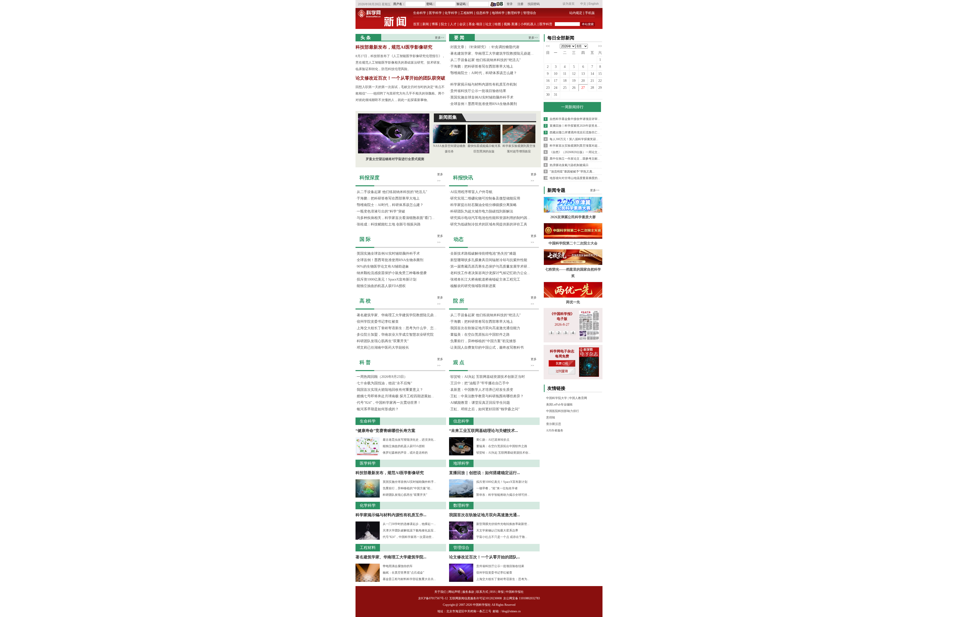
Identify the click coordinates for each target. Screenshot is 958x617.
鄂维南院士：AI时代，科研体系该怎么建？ (483, 73)
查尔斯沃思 (553, 424)
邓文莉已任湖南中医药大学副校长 (383, 347)
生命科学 (419, 13)
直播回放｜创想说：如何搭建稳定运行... (484, 473)
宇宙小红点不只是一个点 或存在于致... (501, 537)
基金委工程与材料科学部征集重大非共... (409, 579)
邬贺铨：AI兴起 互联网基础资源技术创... (503, 452)
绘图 (497, 24)
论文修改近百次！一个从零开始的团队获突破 (400, 78)
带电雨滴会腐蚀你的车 (398, 566)
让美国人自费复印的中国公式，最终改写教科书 (487, 347)
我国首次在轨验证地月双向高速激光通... (484, 515)
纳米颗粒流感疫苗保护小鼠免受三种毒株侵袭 (392, 273)
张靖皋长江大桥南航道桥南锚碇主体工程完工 (485, 279)
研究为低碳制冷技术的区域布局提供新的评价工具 (488, 224)
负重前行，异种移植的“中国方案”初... (407, 488)
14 (592, 74)
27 (583, 88)
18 (565, 81)
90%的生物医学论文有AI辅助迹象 (383, 266)
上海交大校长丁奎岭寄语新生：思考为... (502, 579)
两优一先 (573, 302)
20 (583, 81)
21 (592, 81)
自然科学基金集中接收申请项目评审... (575, 119)
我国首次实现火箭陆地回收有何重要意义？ (390, 390)
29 (600, 88)
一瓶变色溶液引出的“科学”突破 (381, 211)
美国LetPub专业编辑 (559, 404)
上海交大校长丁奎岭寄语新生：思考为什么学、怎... (397, 328)
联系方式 (482, 592)
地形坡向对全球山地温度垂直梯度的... (575, 178)
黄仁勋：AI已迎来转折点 (492, 439)
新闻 (425, 24)
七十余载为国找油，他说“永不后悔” (384, 383)
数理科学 (513, 13)
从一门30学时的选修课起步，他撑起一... (409, 524)
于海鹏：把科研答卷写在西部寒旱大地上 (481, 66)
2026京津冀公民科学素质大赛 (573, 217)
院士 (444, 24)
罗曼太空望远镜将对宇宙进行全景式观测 (395, 159)
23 (548, 88)
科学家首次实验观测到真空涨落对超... (575, 145)
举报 (501, 592)
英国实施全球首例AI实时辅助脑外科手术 (481, 97)
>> (600, 46)
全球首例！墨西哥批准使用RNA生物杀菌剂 (483, 104)
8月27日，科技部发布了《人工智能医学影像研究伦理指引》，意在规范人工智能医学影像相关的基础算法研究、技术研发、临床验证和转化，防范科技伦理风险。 (400, 62)
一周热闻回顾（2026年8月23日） (382, 377)
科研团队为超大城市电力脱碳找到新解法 (481, 211)
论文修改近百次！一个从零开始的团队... (484, 557)
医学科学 (435, 13)
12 (574, 74)
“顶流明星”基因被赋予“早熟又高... (572, 171)
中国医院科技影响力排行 (562, 411)
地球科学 (498, 13)
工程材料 (466, 13)
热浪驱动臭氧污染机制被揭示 (569, 165)
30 (548, 95)
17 (555, 81)
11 (564, 74)
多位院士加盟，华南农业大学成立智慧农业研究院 (395, 334)
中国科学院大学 (556, 398)
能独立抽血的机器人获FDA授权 (381, 286)
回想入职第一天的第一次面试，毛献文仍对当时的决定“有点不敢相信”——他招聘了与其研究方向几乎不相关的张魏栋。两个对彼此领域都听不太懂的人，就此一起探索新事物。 (400, 93)
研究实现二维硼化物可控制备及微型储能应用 (485, 198)
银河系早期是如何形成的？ (378, 409)
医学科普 (545, 24)
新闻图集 (448, 117)
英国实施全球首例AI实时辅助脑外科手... (409, 482)
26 (574, 88)
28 (592, 88)
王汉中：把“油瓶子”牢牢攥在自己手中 (479, 383)
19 (574, 81)
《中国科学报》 (562, 314)
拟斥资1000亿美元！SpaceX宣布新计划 (386, 279)
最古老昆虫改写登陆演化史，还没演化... (409, 439)
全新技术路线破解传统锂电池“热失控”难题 (483, 253)
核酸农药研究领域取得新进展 (473, 286)
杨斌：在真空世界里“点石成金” (403, 572)
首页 (416, 24)
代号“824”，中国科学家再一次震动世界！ (389, 403)
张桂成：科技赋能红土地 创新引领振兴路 (389, 224)
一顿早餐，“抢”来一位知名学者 (497, 488)
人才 (453, 24)
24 (555, 88)
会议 (462, 24)
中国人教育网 (578, 398)
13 (583, 74)
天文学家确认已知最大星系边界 (497, 530)
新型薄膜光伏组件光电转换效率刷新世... (502, 524)
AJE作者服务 (554, 430)
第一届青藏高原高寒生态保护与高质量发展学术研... (490, 266)
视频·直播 (511, 24)
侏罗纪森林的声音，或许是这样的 (405, 452)
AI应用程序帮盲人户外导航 (471, 192)
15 (600, 74)
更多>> (439, 37)
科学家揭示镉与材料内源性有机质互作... (391, 515)
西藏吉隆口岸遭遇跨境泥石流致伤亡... (575, 132)
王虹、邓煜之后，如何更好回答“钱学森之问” (485, 409)
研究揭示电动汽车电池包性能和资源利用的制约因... (490, 218)
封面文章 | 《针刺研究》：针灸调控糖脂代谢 (484, 47)
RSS (493, 592)
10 (555, 74)
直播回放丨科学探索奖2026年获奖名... (575, 125)
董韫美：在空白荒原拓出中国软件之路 (480, 334)
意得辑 (550, 417)
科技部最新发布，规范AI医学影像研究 (394, 47)
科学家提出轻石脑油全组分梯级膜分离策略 (483, 205)
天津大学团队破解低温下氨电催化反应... (409, 530)
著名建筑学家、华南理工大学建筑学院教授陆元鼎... (397, 315)
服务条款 (468, 592)
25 (565, 88)
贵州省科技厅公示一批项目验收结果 (478, 91)
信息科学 (482, 13)
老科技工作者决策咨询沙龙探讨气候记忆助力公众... (490, 273)
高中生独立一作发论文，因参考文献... (575, 158)
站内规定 (575, 13)
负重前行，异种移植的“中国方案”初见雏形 (483, 341)
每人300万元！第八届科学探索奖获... (574, 139)
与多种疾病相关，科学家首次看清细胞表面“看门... (396, 218)
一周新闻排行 (572, 107)
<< (548, 46)
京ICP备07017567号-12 (433, 598)
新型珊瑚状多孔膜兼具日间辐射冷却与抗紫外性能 (488, 260)
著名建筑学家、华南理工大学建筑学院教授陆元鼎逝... (492, 53)
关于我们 (440, 592)
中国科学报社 (515, 592)
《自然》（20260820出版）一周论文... (575, 152)
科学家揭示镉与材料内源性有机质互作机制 (483, 84)
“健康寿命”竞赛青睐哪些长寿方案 (385, 430)
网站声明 (454, 592)
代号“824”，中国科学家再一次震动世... (408, 537)
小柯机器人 (528, 24)
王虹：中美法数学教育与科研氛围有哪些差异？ (487, 396)
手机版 (590, 13)
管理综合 (529, 13)
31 (555, 95)
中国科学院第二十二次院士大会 (573, 243)
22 (600, 81)
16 (548, 81)
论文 (488, 24)
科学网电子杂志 (562, 351)
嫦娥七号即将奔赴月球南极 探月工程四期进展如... (395, 396)
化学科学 (451, 13)
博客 (435, 24)
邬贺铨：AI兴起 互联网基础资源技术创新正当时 (487, 377)
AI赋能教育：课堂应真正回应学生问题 (480, 403)
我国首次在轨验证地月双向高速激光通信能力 (485, 328)
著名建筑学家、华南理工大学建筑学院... (391, 557)
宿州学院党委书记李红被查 (378, 321)
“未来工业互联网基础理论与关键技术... (483, 430)
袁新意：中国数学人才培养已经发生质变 (481, 390)
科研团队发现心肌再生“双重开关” (383, 341)
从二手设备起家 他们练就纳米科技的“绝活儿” (485, 60)
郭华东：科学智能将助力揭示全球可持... (502, 495)
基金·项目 (475, 24)
